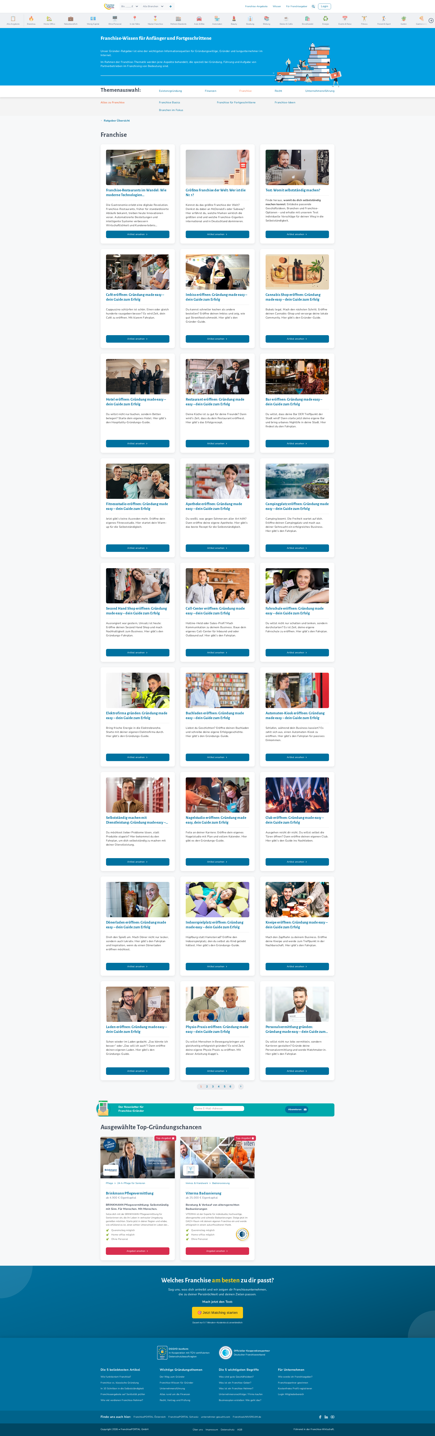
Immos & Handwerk (197, 1183)
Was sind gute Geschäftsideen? (236, 1376)
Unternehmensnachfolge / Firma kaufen (241, 1394)
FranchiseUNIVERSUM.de (247, 1416)
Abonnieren (294, 1109)
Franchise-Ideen (285, 102)
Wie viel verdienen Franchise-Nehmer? (122, 1400)
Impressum (212, 1429)
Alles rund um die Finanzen (175, 1394)
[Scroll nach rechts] (431, 20)
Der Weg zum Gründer (172, 1376)
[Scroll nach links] (28, 20)
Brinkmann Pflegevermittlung (129, 1193)
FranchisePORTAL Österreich (150, 1416)
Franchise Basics (169, 102)
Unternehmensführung (172, 1388)
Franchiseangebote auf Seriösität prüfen (123, 1394)
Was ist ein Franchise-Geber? (235, 1382)
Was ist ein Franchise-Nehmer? (236, 1388)
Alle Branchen (150, 6)
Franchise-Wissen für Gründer (176, 1382)
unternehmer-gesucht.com (215, 1416)
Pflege (109, 1183)
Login (324, 6)
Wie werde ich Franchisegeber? (295, 1376)
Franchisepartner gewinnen (293, 1382)
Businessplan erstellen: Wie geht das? (240, 1400)
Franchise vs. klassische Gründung (120, 1382)
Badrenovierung (221, 1183)
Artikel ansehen (136, 234)
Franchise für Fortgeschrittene (236, 102)
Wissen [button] (277, 6)
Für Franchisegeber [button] (296, 6)
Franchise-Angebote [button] (256, 6)
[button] (313, 6)
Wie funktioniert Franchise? (116, 1376)
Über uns (198, 1429)
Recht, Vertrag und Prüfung (175, 1400)
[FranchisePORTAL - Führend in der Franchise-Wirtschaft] (109, 6)
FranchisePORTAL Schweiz (183, 1416)
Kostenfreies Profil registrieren (295, 1388)
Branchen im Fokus (171, 110)
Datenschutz (227, 1429)
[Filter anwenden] (170, 6)
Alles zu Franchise (113, 102)
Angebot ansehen (136, 1251)
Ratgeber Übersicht (117, 121)
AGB (239, 1429)
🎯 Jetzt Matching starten (217, 1312)
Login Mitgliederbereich (291, 1394)
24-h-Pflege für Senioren (131, 1183)
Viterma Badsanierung (203, 1193)
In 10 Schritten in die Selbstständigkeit (122, 1388)
